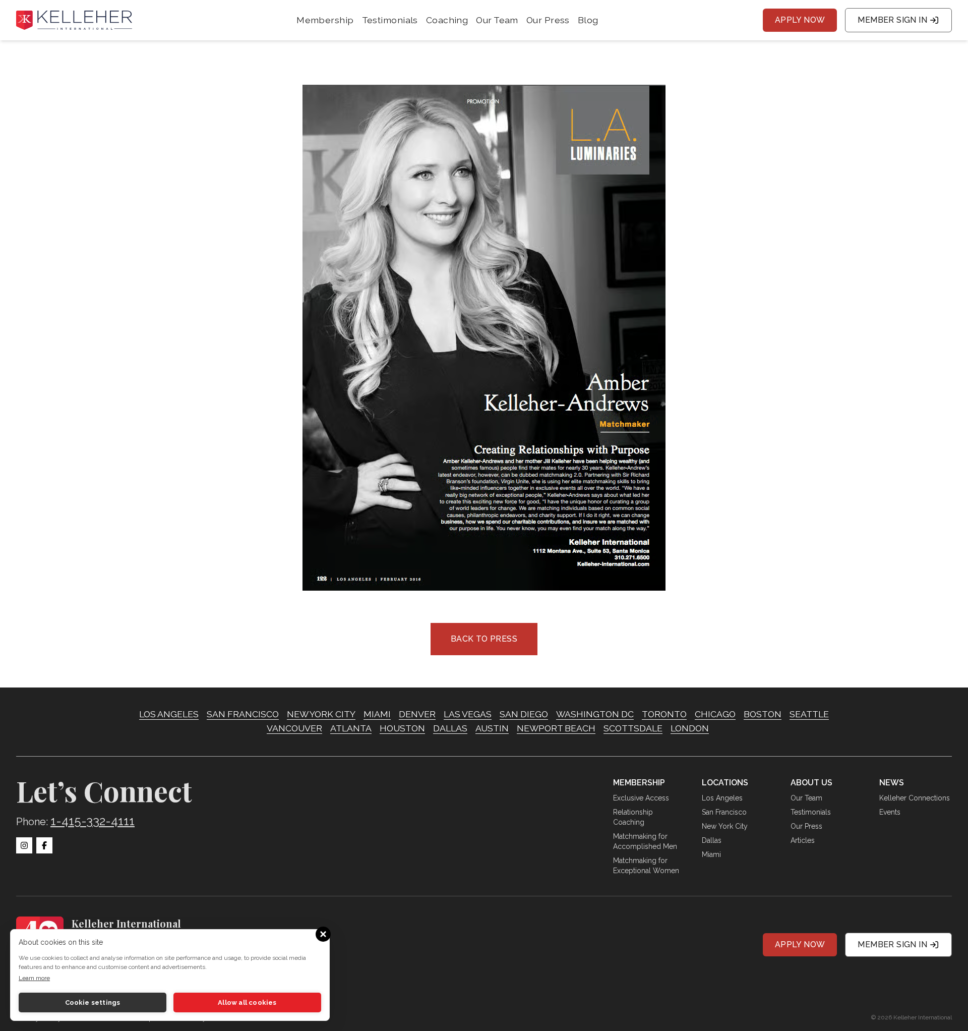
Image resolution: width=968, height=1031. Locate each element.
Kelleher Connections (914, 798)
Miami (377, 714)
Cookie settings (92, 1002)
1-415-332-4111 (92, 821)
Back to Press (484, 639)
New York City (321, 714)
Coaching (447, 20)
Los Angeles (169, 714)
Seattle (809, 714)
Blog (588, 20)
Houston (402, 728)
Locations (725, 782)
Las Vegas (468, 714)
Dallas (450, 728)
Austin (492, 728)
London (690, 728)
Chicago (715, 714)
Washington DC (595, 714)
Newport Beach (556, 728)
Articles (803, 840)
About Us (811, 782)
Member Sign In (892, 20)
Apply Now (800, 20)
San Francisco (243, 714)
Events (889, 812)
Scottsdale (632, 728)
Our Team (497, 20)
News (891, 782)
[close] (321, 934)
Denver (417, 714)
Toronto (664, 714)
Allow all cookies (247, 1002)
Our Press (548, 20)
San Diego (524, 714)
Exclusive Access (641, 798)
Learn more (34, 978)
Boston (762, 714)
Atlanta (351, 728)
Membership (324, 20)
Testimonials (390, 20)
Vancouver (294, 728)
